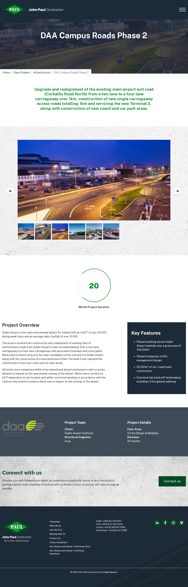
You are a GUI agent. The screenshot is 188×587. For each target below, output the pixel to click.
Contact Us (54, 538)
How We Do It (55, 530)
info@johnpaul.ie (110, 572)
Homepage (54, 521)
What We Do (55, 526)
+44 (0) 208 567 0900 (114, 527)
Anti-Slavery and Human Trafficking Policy (69, 546)
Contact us (172, 481)
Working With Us (57, 534)
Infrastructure (42, 72)
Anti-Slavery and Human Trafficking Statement (66, 552)
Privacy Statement (58, 542)
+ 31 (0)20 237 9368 (117, 530)
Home (6, 72)
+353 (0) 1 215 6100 (112, 521)
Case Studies (22, 72)
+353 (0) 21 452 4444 (112, 524)
